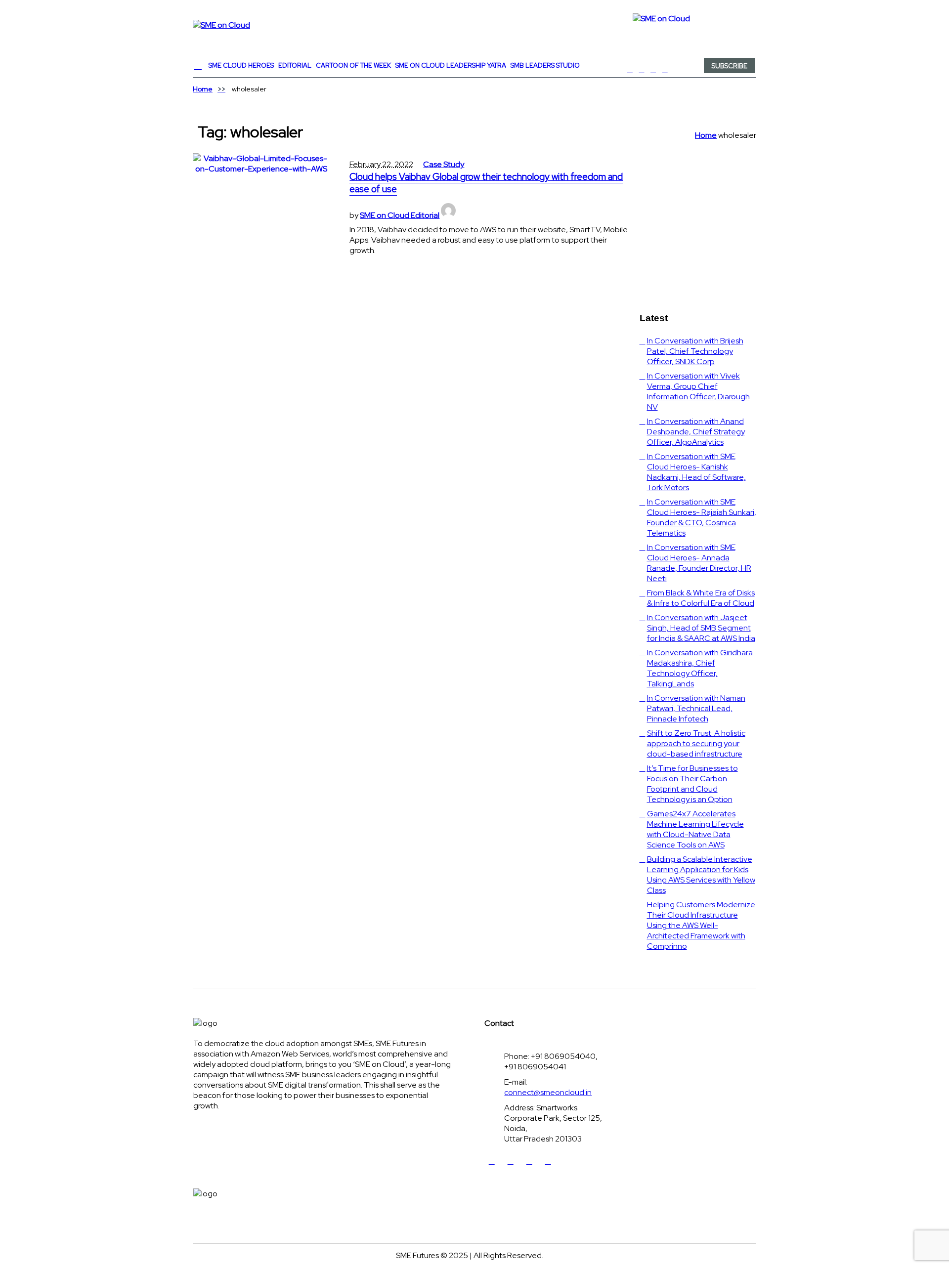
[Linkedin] (653, 69)
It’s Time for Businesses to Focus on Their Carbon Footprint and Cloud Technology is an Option (692, 783)
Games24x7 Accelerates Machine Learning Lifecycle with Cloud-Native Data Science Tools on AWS (695, 829)
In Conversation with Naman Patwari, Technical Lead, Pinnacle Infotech (696, 708)
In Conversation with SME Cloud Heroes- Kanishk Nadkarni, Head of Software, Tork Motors (696, 472)
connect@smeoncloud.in (548, 1092)
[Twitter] (641, 69)
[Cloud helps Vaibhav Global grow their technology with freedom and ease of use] (261, 221)
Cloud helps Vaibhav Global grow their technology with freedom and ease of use (486, 182)
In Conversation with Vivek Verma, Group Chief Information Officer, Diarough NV (698, 391)
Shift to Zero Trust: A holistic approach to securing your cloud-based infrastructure (696, 743)
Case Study (443, 164)
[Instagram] (665, 69)
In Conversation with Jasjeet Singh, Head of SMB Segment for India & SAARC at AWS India (701, 627)
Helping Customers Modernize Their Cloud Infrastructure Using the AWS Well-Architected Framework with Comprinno (701, 925)
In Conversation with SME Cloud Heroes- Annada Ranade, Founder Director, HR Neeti (699, 563)
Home (203, 88)
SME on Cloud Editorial (399, 215)
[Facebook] (630, 69)
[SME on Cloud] (474, 24)
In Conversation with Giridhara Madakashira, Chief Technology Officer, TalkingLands (700, 668)
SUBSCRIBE (729, 66)
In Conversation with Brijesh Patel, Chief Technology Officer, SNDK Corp (695, 351)
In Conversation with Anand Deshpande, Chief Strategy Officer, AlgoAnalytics (696, 431)
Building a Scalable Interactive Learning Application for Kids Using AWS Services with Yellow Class (701, 874)
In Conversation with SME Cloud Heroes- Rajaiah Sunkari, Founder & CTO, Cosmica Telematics (701, 517)
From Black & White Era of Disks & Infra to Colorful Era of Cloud (701, 598)
